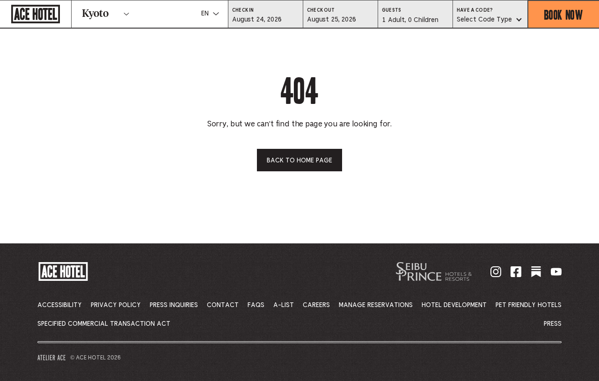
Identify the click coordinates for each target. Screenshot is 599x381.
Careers (316, 305)
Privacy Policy (116, 305)
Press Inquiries (174, 305)
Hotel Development (454, 305)
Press (553, 324)
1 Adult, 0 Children (409, 22)
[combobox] (490, 20)
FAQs (256, 305)
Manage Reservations (376, 305)
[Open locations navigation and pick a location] (126, 14)
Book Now (563, 14)
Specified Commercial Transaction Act (103, 324)
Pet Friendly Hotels (529, 305)
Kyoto (95, 14)
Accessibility (59, 305)
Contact (223, 305)
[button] (265, 19)
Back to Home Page (299, 160)
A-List (283, 305)
